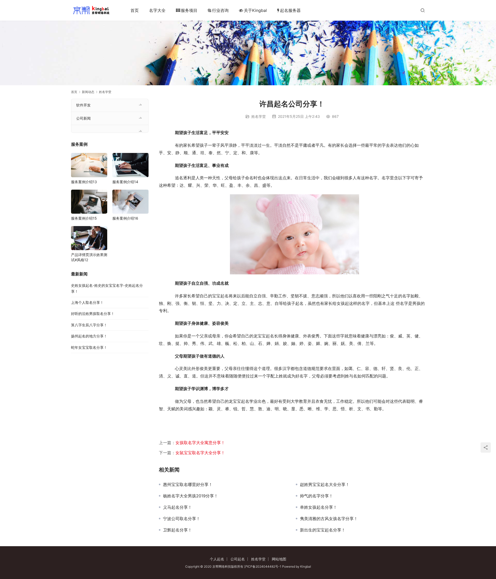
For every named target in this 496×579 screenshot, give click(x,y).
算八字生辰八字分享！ (89, 325)
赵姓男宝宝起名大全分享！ (325, 484)
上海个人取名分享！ (87, 302)
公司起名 (237, 559)
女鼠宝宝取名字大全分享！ (200, 452)
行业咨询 (220, 10)
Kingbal (305, 566)
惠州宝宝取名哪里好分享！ (188, 484)
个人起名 (217, 559)
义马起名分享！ (177, 507)
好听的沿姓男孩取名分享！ (92, 313)
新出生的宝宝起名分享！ (322, 530)
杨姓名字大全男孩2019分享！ (190, 495)
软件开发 (83, 105)
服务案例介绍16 (125, 218)
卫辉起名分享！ (177, 530)
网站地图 (279, 559)
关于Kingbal (255, 10)
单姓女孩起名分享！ (318, 507)
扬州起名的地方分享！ (89, 336)
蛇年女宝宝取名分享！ (89, 347)
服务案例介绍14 (125, 182)
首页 (134, 10)
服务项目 (189, 10)
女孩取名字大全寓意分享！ (200, 442)
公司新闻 (83, 118)
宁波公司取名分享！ (181, 518)
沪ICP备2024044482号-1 (263, 566)
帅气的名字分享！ (316, 495)
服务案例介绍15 (84, 218)
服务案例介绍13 (84, 182)
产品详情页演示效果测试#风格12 (89, 257)
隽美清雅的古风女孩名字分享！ (329, 518)
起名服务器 (290, 10)
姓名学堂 (258, 116)
